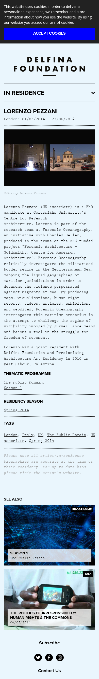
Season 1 (13, 387)
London (11, 434)
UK (40, 434)
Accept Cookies (49, 33)
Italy (28, 434)
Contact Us (49, 670)
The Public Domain (23, 382)
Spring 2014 (16, 410)
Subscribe (49, 643)
